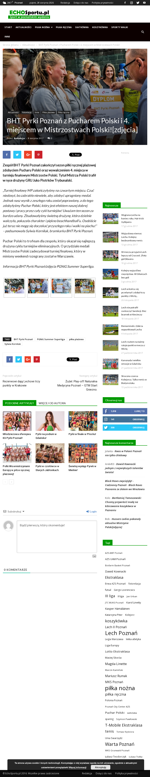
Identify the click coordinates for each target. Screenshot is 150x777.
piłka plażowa (76, 339)
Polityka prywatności (102, 2)
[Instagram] (131, 2)
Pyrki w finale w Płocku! (82, 434)
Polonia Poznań (113, 700)
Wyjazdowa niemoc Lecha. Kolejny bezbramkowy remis (132, 237)
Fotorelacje (26, 112)
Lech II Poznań (116, 627)
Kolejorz (129, 614)
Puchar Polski (114, 712)
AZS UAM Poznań (115, 559)
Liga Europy (112, 645)
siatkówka (132, 712)
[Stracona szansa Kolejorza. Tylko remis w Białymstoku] (110, 379)
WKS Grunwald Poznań (117, 750)
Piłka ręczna (64, 27)
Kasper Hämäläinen (117, 608)
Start (8, 27)
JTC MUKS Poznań (114, 602)
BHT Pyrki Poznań (23, 339)
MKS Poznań (114, 682)
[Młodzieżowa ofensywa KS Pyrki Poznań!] (17, 421)
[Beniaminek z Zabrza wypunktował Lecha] (110, 329)
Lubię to (139, 411)
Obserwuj (139, 419)
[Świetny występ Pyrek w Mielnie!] (83, 453)
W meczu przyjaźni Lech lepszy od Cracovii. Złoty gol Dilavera (133, 255)
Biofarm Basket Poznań (117, 565)
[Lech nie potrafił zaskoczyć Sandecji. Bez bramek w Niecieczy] (110, 311)
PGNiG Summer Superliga (51, 339)
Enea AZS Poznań (115, 583)
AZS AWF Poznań (113, 552)
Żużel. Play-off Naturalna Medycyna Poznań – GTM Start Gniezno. (77, 385)
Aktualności (23, 27)
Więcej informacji (77, 767)
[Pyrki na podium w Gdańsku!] (50, 421)
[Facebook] (125, 2)
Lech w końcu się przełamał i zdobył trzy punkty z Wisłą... (133, 292)
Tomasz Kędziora (125, 731)
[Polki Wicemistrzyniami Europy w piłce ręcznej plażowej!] (17, 453)
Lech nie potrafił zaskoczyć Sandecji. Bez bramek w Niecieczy (133, 311)
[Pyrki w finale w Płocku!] (83, 421)
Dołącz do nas (81, 2)
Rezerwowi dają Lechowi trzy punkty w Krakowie (21, 383)
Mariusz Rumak (116, 676)
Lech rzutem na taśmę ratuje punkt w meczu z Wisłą (133, 345)
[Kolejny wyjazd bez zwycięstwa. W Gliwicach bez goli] (110, 274)
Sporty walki (119, 27)
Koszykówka (100, 27)
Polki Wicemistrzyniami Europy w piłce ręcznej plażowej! (16, 470)
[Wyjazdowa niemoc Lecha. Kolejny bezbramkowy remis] (110, 237)
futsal (108, 590)
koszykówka (116, 621)
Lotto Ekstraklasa (117, 651)
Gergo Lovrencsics (124, 590)
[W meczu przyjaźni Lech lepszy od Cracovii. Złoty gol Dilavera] (110, 255)
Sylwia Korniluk (12, 343)
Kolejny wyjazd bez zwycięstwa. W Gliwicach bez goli (134, 274)
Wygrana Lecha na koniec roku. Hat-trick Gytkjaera (132, 218)
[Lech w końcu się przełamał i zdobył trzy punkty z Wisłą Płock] (110, 292)
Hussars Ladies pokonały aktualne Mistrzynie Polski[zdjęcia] (123, 523)
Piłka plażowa (48, 112)
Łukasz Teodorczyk (115, 756)
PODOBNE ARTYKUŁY (19, 403)
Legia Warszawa (114, 639)
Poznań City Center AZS (117, 706)
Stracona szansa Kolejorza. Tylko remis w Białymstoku (134, 380)
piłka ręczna (115, 694)
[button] (142, 32)
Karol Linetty (133, 602)
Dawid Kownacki (115, 571)
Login (93, 511)
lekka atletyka (133, 639)
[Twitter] (138, 2)
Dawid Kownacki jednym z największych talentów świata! (124, 468)
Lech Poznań (121, 633)
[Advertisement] (101, 14)
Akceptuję (100, 767)
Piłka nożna (42, 27)
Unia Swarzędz (113, 738)
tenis (109, 731)
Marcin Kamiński (114, 670)
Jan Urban (132, 596)
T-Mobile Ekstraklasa (123, 725)
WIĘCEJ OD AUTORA (52, 403)
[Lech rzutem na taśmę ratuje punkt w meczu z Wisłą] (110, 345)
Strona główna (11, 45)
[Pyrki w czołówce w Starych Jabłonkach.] (50, 453)
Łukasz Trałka (135, 756)
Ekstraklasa (114, 577)
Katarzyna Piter (113, 614)
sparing (109, 719)
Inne (7, 36)
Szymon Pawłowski (126, 719)
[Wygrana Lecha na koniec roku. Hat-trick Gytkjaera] (110, 218)
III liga (110, 596)
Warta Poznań (119, 744)
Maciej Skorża (113, 657)
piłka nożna (120, 688)
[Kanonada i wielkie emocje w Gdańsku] (110, 364)
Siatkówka (82, 27)
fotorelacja (135, 583)
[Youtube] (144, 2)
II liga (121, 596)
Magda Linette (116, 664)
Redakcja (65, 2)
